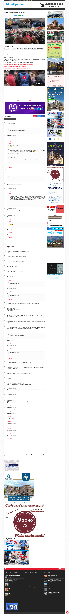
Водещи (23, 100)
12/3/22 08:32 (14, 229)
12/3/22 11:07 (12, 340)
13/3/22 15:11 (14, 430)
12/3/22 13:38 (14, 382)
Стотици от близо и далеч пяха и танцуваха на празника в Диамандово (54, 580)
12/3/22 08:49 (14, 234)
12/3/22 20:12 (14, 394)
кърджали (26, 100)
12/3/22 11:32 (14, 345)
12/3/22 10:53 (14, 326)
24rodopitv (20, 100)
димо (8, 340)
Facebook (43, 116)
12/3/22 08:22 (14, 169)
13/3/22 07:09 (14, 407)
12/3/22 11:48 (17, 176)
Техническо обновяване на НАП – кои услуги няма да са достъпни (54, 584)
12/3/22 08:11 (14, 135)
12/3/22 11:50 (17, 295)
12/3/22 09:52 (14, 275)
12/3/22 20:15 (16, 157)
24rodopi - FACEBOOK (7, 458)
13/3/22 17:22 (14, 435)
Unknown (11, 157)
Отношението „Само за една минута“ (54, 592)
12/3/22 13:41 (14, 388)
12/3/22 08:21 (14, 164)
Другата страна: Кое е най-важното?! (15, 593)
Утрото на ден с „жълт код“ (52, 575)
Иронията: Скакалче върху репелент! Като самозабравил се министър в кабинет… (15, 589)
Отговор (9, 124)
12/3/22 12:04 (17, 201)
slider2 (30, 100)
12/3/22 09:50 (14, 270)
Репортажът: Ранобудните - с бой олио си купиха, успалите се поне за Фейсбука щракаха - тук (19, 64)
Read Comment (40, 577)
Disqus (39, 116)
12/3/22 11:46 (17, 223)
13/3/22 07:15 (14, 413)
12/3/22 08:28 (14, 208)
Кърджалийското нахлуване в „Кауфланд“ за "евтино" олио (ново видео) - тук (17, 68)
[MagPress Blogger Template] (14, 4)
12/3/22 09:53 (14, 288)
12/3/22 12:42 (14, 377)
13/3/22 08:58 (13, 418)
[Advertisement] (24, 92)
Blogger (34, 116)
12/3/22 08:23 (14, 183)
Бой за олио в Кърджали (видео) (14, 12)
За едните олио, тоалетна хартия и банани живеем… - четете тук (15, 66)
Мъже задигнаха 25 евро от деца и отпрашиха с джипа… (15, 580)
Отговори (9, 127)
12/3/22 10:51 (14, 320)
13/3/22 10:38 (14, 423)
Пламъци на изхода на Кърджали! (15, 583)
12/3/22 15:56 (17, 352)
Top (31, 100)
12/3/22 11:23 (17, 195)
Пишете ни (62, 568)
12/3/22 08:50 (17, 145)
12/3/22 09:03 (14, 239)
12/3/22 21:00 (14, 400)
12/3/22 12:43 (17, 153)
